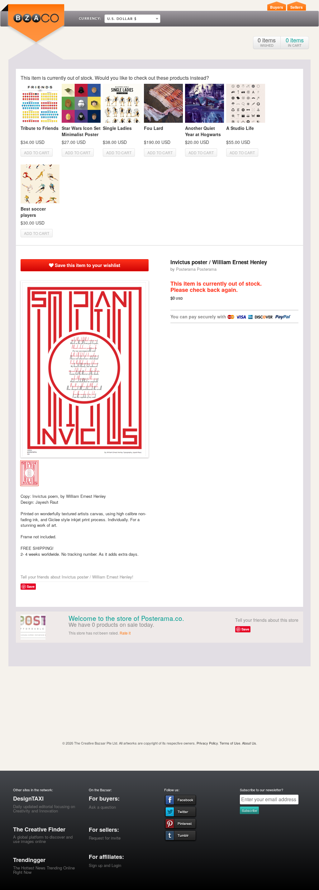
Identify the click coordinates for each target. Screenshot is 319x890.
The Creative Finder (39, 829)
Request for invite (105, 837)
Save (31, 586)
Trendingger (29, 860)
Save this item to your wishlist (87, 265)
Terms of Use (230, 742)
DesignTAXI (28, 798)
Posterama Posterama (196, 269)
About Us (249, 742)
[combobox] (132, 18)
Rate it (125, 632)
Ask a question (102, 807)
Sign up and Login (105, 865)
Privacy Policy (207, 742)
